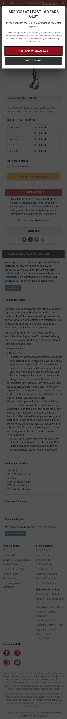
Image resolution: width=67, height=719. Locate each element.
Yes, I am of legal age (33, 50)
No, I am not (33, 60)
